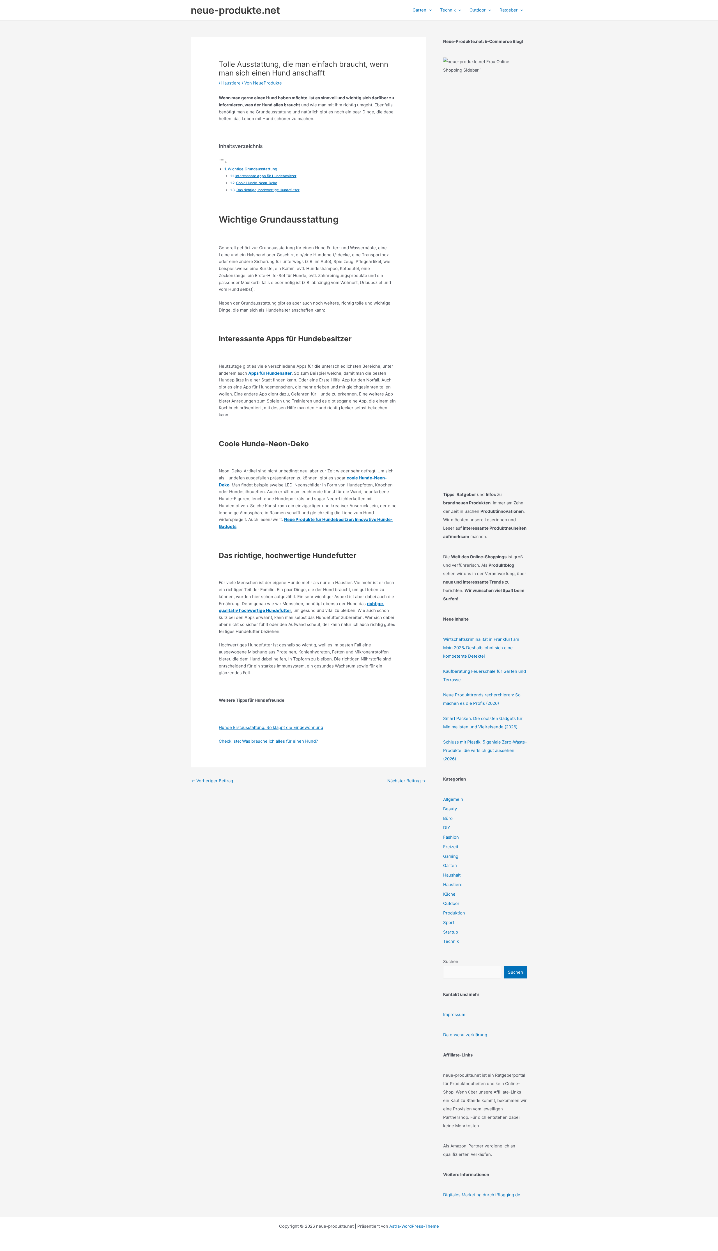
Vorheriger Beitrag (212, 780)
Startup (450, 932)
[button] (429, 10)
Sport (448, 922)
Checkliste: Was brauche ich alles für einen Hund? (268, 741)
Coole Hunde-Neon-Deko (256, 183)
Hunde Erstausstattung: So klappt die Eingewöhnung (271, 727)
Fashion (451, 837)
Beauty (450, 808)
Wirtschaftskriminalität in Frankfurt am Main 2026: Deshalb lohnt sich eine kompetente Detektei (481, 648)
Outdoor (451, 903)
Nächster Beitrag (406, 780)
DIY (446, 827)
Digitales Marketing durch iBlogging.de (481, 1194)
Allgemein (453, 799)
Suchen (450, 961)
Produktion (454, 913)
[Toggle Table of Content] (223, 162)
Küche (449, 894)
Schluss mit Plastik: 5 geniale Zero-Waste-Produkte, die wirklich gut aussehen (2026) (485, 750)
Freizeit (450, 846)
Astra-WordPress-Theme (414, 1226)
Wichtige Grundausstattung (252, 169)
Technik (451, 941)
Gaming (450, 856)
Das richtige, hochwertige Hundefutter (268, 190)
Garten (450, 865)
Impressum (454, 1014)
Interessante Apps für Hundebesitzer (265, 176)
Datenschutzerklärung (465, 1034)
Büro (448, 818)
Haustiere (231, 83)
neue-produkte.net (235, 10)
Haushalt (452, 875)
